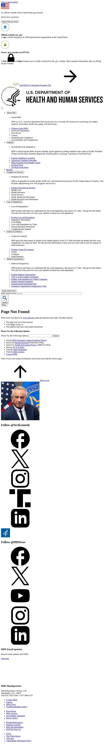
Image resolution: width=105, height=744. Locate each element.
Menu (4, 305)
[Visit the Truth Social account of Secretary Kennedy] (20, 507)
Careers (9, 702)
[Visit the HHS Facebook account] (20, 565)
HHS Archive (18, 352)
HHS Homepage (20, 349)
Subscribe (5, 658)
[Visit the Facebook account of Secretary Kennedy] (20, 448)
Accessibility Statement (15, 716)
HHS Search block (9, 293)
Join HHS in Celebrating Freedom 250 (35, 85)
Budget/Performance (14, 722)
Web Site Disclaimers (14, 727)
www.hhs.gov (28, 318)
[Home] (52, 105)
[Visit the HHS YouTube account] (20, 605)
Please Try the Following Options (14, 336)
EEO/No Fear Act (13, 729)
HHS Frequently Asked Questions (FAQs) (29, 340)
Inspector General (13, 725)
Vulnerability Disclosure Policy (18, 741)
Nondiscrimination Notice (16, 707)
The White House (13, 736)
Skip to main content (9, 2)
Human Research (22, 343)
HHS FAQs (11, 704)
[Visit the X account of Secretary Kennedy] (20, 468)
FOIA (8, 734)
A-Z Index (20, 347)
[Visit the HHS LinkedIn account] (20, 644)
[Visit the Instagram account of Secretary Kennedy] (20, 487)
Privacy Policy (12, 718)
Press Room (11, 711)
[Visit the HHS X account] (20, 585)
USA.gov (10, 738)
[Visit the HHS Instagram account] (20, 624)
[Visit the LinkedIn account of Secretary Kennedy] (20, 527)
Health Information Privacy (26, 345)
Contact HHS (11, 354)
